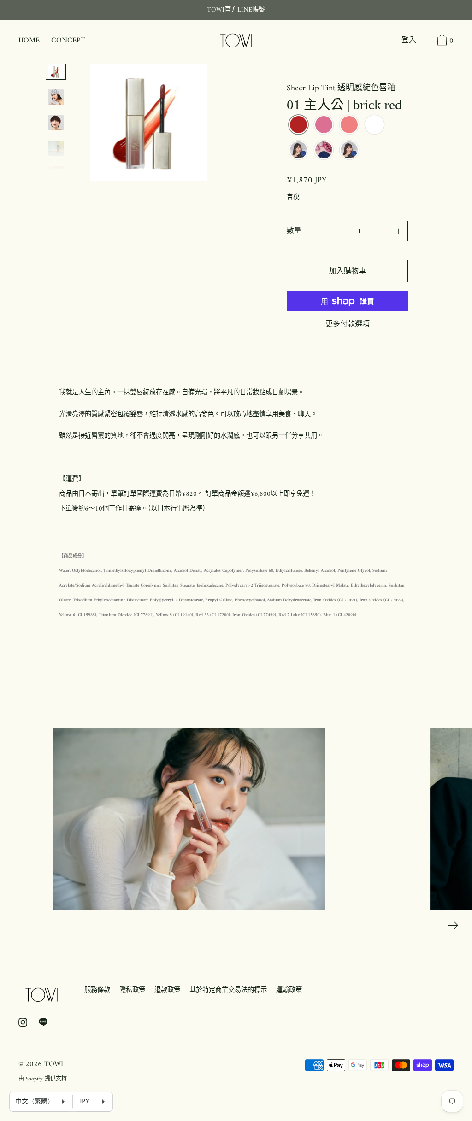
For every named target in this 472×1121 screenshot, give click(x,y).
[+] (398, 231)
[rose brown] (324, 126)
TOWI (53, 1064)
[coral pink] (349, 126)
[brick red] (298, 126)
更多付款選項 (347, 325)
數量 (294, 230)
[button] (425, 41)
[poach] (298, 151)
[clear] (374, 126)
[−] (320, 231)
